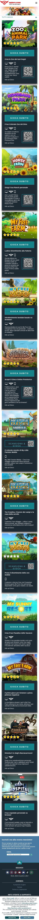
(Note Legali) (10, 898)
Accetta (12, 917)
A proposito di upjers (19, 884)
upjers (10, 2)
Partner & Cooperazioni (19, 889)
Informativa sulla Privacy (29, 903)
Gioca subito (19, 53)
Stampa (19, 887)
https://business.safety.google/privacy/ (19, 908)
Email (9, 852)
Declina (27, 917)
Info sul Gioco (9, 79)
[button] (19, 862)
